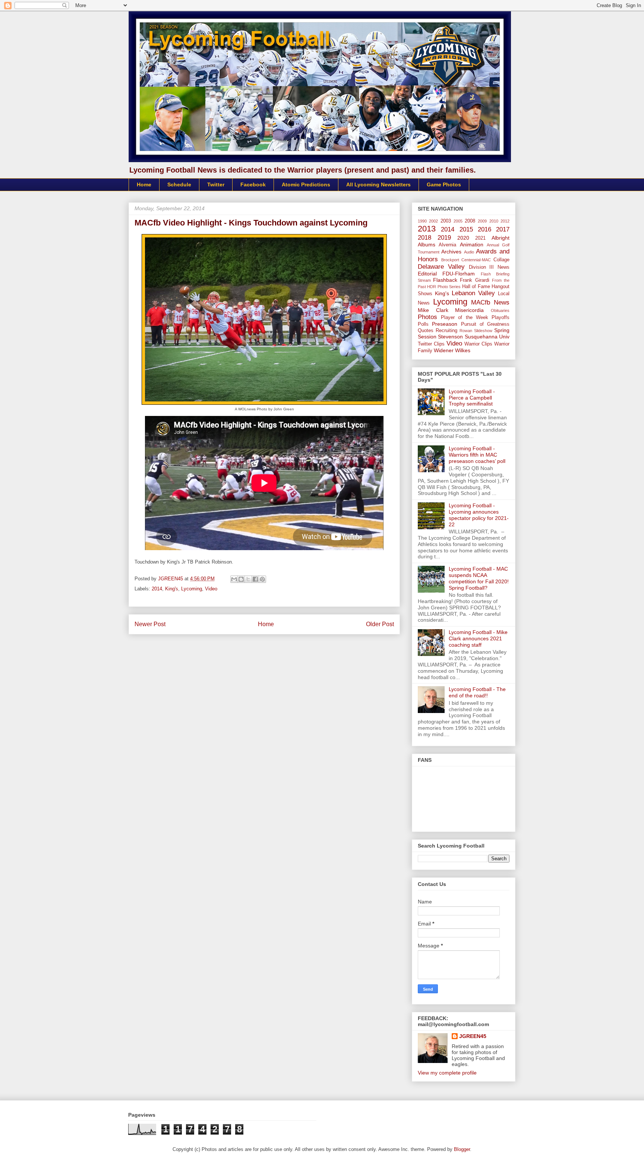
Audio (469, 252)
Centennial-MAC (476, 260)
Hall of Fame (476, 286)
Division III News (489, 267)
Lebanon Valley (473, 293)
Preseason (444, 324)
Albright (500, 238)
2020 (463, 238)
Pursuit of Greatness (485, 324)
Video (211, 589)
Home (144, 184)
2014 (157, 589)
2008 (470, 221)
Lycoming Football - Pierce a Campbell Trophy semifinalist (472, 397)
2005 (458, 221)
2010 (493, 221)
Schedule (179, 184)
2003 (446, 221)
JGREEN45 (472, 1036)
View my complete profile (447, 1073)
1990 (422, 221)
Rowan (466, 330)
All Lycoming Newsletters (378, 184)
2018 (424, 237)
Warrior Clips (478, 344)
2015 (466, 229)
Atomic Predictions (306, 184)
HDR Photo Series (444, 286)
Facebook (253, 184)
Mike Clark (433, 310)
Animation (471, 244)
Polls (423, 324)
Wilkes (462, 350)
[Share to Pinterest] (262, 579)
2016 (484, 229)
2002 (433, 221)
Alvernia (447, 244)
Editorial (427, 274)
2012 (505, 221)
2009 (482, 221)
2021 (480, 238)
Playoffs (500, 317)
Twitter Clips (431, 344)
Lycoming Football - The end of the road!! (477, 692)
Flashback (445, 280)
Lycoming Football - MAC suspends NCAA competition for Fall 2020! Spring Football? (479, 578)
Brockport (450, 260)
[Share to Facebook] (255, 579)
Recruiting (446, 330)
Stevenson (450, 337)
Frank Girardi (474, 280)
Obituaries (500, 310)
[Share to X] (248, 579)
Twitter (215, 184)
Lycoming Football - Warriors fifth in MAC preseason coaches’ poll (477, 454)
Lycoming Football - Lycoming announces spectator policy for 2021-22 (479, 514)
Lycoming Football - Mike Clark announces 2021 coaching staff (478, 638)
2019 (444, 237)
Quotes (425, 330)
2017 (502, 229)
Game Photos (444, 184)
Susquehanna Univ (487, 337)
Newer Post (150, 624)
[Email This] (234, 579)
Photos (427, 317)
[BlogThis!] (241, 579)
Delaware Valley (441, 266)
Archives (451, 252)
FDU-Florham (458, 274)
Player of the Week (464, 317)
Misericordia (469, 310)
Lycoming (191, 589)
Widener (444, 350)
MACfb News (490, 302)
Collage (501, 259)
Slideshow (483, 330)
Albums (426, 244)
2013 (427, 228)
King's (171, 589)
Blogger (462, 1149)
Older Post (380, 624)
